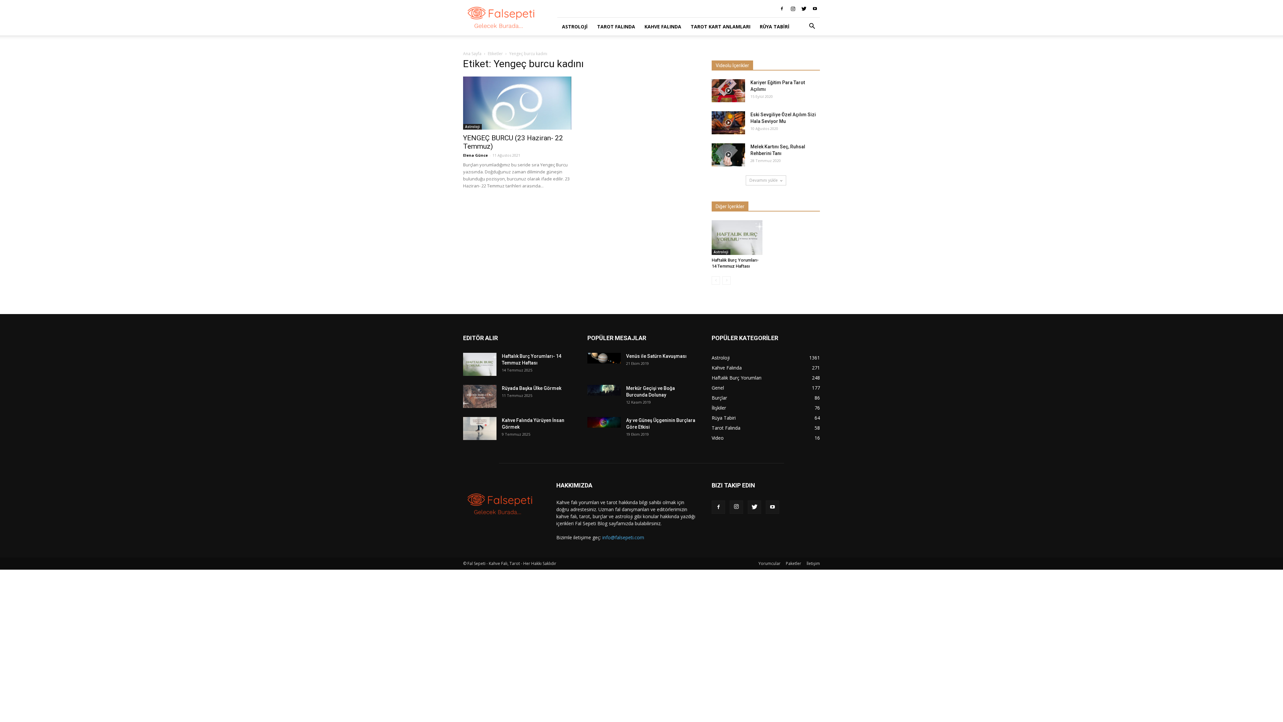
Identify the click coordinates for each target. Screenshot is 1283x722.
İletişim (813, 563)
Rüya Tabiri (775, 26)
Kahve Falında (663, 26)
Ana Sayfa (472, 53)
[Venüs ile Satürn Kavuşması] (604, 358)
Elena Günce (475, 155)
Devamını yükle (763, 180)
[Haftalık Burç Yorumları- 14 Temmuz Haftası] (737, 237)
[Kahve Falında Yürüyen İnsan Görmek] (479, 428)
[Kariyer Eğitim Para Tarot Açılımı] (728, 90)
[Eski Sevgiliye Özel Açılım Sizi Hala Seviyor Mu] (728, 122)
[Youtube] (815, 8)
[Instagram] (793, 8)
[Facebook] (782, 8)
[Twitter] (804, 8)
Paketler (793, 563)
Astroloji (575, 26)
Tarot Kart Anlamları (720, 26)
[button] (812, 27)
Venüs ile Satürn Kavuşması (656, 356)
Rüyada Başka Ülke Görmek (531, 388)
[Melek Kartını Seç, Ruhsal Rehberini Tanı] (728, 154)
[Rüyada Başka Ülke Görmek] (479, 396)
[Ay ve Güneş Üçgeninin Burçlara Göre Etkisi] (604, 422)
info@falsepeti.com (623, 537)
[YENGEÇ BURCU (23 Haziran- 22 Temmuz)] (517, 103)
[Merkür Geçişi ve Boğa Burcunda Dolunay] (604, 390)
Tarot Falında (616, 26)
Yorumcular (769, 563)
